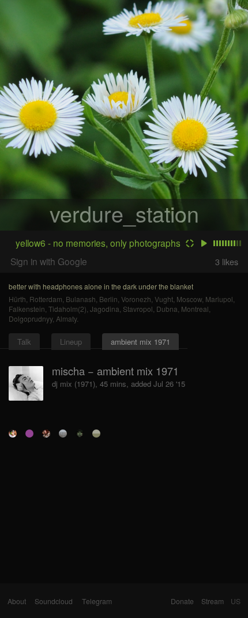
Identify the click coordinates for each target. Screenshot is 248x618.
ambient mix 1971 (140, 341)
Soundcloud (54, 601)
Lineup (71, 341)
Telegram (97, 601)
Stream (212, 601)
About (16, 601)
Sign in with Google (48, 261)
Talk (24, 341)
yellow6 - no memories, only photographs (98, 242)
